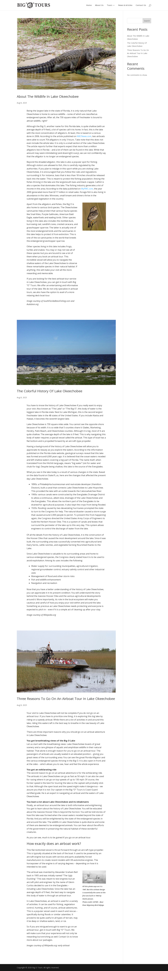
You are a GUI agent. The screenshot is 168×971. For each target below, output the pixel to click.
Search (147, 21)
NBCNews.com (84, 136)
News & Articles (125, 5)
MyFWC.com (87, 188)
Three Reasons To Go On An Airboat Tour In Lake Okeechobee (66, 698)
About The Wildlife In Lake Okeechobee (48, 96)
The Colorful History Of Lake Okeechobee (49, 391)
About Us (99, 5)
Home (89, 5)
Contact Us (141, 5)
